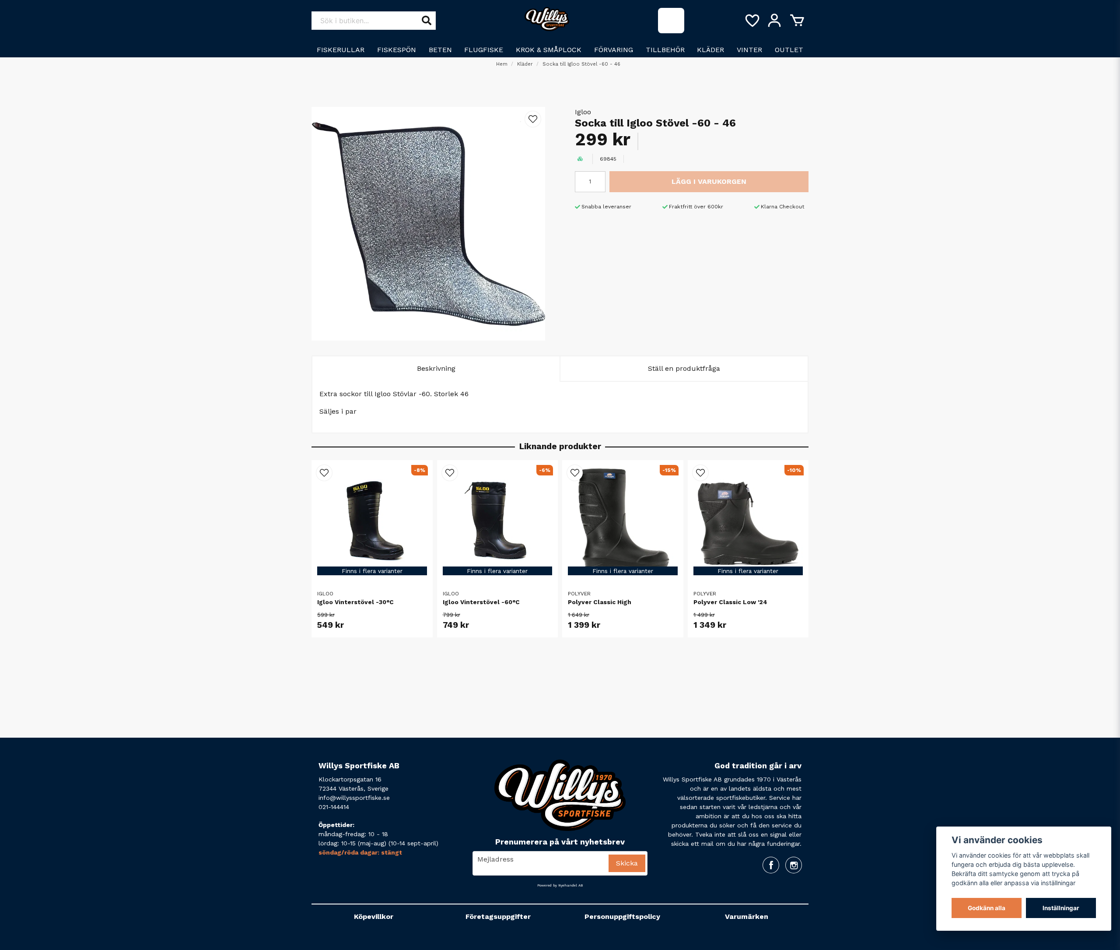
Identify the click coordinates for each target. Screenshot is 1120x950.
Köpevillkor (373, 916)
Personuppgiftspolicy (622, 916)
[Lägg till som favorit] (751, 20)
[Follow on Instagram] (794, 865)
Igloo (583, 112)
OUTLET (789, 50)
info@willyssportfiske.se (354, 797)
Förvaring (613, 50)
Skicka (627, 863)
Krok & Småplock (548, 50)
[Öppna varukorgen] (797, 20)
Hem (502, 64)
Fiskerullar (340, 50)
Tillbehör (665, 50)
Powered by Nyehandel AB (560, 885)
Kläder (710, 50)
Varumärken (746, 916)
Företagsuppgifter (498, 916)
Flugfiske (483, 50)
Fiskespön (396, 50)
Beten (440, 50)
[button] (533, 119)
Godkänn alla (986, 907)
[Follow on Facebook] (771, 865)
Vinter (749, 50)
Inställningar (1061, 907)
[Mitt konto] (774, 20)
